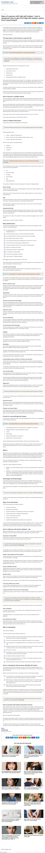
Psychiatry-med (7, 2)
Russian (1, 852)
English (2, 9)
